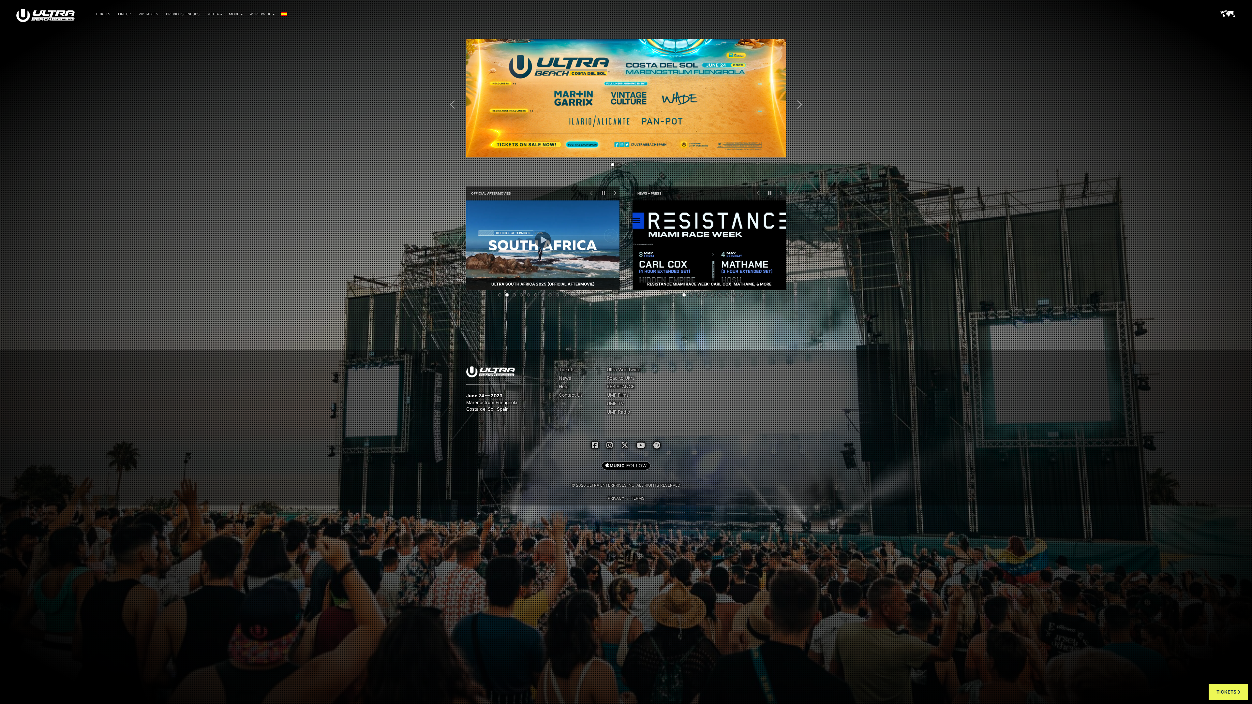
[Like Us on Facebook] (595, 445)
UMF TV (615, 403)
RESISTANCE (620, 386)
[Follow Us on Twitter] (625, 445)
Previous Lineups (183, 14)
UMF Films (618, 395)
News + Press (649, 193)
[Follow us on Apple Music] (626, 466)
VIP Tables (148, 14)
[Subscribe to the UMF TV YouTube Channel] (640, 445)
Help (564, 386)
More (234, 14)
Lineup (124, 14)
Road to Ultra (621, 378)
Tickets (102, 14)
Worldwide (260, 14)
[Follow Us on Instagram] (609, 445)
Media (213, 14)
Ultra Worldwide (623, 369)
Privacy (616, 498)
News (565, 378)
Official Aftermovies (491, 193)
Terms (638, 498)
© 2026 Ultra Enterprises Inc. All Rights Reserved (626, 485)
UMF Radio (618, 412)
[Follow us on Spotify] (656, 445)
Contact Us (571, 395)
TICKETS (1226, 692)
